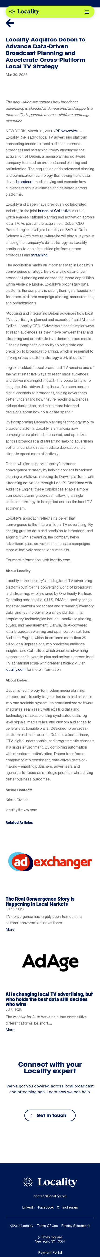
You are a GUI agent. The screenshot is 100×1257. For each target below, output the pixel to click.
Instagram (70, 1207)
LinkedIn (28, 1207)
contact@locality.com (50, 1196)
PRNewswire (66, 131)
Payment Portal (50, 1253)
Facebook (45, 1207)
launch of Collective (54, 211)
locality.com (16, 670)
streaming (39, 256)
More (10, 930)
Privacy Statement (75, 1226)
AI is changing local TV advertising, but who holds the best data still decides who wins (49, 999)
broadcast (25, 182)
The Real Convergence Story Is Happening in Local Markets (40, 901)
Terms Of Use (47, 1226)
